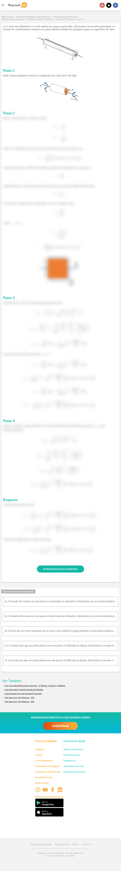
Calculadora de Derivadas (48, 771)
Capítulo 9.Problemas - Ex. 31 (69, 19)
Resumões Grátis (43, 777)
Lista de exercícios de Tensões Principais (23, 693)
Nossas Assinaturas (73, 749)
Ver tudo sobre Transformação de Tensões (24, 689)
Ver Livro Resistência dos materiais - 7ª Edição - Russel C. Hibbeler (35, 685)
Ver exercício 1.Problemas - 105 (19, 697)
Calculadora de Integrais (47, 766)
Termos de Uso (62, 844)
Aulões (38, 755)
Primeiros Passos (72, 755)
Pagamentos (69, 760)
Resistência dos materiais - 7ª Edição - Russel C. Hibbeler (27, 19)
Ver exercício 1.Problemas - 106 (19, 701)
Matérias (39, 749)
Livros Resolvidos (44, 760)
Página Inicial (7, 16)
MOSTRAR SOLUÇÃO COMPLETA (60, 569)
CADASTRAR (60, 726)
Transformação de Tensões (65, 16)
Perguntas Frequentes (74, 771)
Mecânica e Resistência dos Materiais (33, 16)
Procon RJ (86, 844)
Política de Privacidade (41, 844)
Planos (75, 844)
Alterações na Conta (73, 766)
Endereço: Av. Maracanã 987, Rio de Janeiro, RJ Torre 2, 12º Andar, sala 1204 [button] (60, 854)
